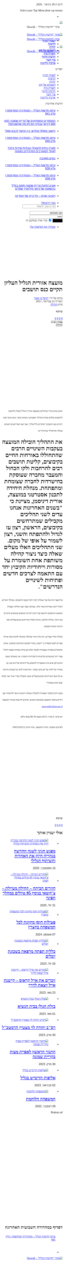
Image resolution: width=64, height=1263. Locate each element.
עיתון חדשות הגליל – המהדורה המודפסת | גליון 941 (30, 1238)
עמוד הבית (57, 321)
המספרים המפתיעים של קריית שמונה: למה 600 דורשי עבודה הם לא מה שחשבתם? (29, 122)
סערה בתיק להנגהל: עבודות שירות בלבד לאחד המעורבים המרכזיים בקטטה (31, 150)
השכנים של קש (47, 50)
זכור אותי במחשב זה (36, 220)
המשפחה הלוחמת (40, 1099)
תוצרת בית (49, 53)
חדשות (51, 43)
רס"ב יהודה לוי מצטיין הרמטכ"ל (28, 1027)
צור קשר (50, 59)
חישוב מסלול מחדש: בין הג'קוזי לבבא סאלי (30, 130)
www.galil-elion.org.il (52, 706)
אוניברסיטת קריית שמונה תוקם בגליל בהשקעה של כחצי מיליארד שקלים (33, 187)
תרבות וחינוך (48, 56)
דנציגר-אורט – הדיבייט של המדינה (35, 195)
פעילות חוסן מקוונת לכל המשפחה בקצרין (36, 924)
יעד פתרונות (8, 1261)
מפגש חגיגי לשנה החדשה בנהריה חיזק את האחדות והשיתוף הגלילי (34, 856)
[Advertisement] (51, 242)
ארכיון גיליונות (47, 63)
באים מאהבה (47, 158)
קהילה (53, 304)
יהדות (52, 47)
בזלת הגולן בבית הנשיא (36, 1006)
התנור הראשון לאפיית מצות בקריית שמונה (32, 1054)
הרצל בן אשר (41, 298)
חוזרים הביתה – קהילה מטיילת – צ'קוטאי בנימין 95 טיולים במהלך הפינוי (28, 893)
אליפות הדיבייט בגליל (37, 1077)
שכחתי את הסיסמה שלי (42, 226)
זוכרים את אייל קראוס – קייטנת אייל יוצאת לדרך (29, 982)
